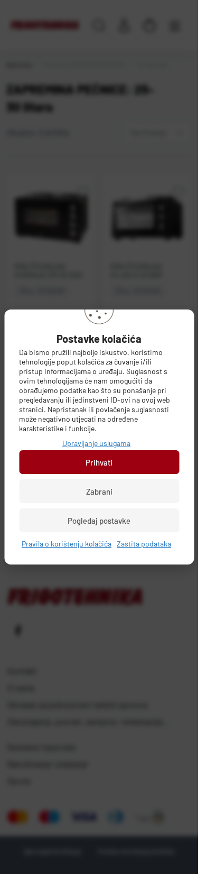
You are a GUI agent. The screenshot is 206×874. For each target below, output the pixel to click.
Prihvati (99, 462)
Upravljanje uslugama (96, 443)
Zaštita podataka (144, 543)
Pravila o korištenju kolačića (66, 543)
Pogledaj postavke (99, 520)
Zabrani (99, 491)
